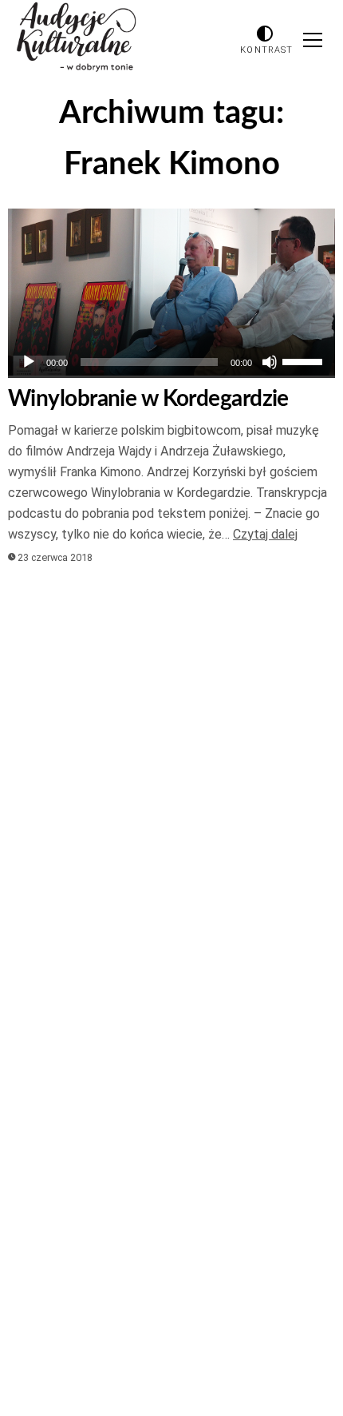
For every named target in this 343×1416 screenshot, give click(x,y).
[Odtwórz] (29, 362)
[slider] (304, 360)
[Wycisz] (270, 362)
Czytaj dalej (265, 534)
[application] (171, 362)
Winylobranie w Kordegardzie (148, 399)
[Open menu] (312, 40)
